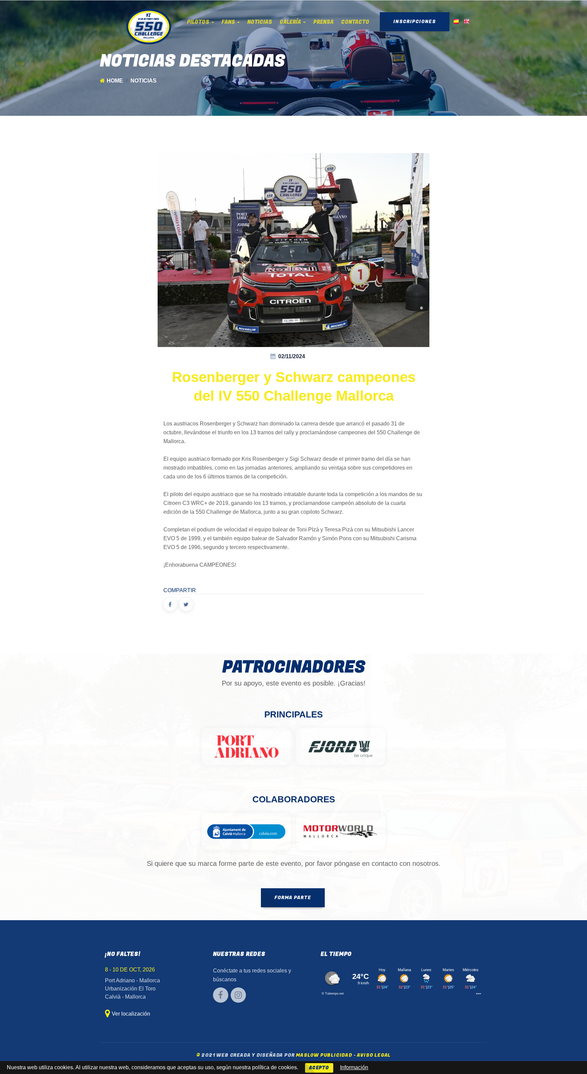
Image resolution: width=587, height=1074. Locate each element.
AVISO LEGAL (374, 1055)
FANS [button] (228, 22)
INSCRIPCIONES (414, 21)
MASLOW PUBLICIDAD (324, 1055)
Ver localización (131, 1014)
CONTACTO (355, 22)
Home (115, 81)
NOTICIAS (259, 22)
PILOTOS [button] (199, 22)
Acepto (319, 1067)
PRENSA (323, 22)
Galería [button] (291, 22)
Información (354, 1067)
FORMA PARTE (292, 897)
